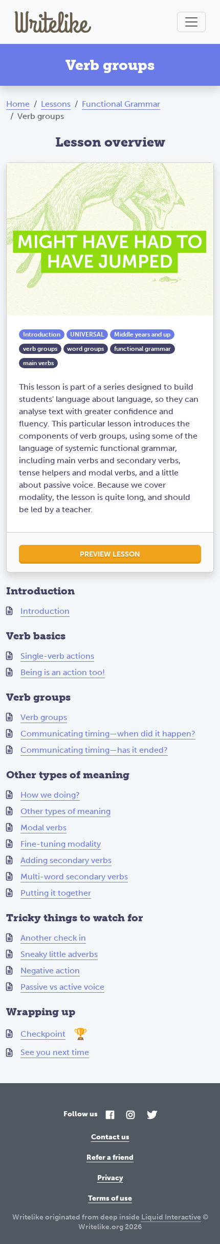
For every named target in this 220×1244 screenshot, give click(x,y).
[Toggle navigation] (191, 22)
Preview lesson (110, 554)
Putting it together (55, 893)
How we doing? (50, 795)
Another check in (53, 938)
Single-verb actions (57, 656)
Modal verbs (43, 827)
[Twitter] (152, 1115)
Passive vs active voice (62, 987)
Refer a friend (110, 1157)
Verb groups (43, 717)
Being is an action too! (62, 672)
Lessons (56, 104)
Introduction (45, 611)
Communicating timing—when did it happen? (107, 733)
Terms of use (110, 1198)
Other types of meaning (65, 811)
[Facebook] (110, 1115)
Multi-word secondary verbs (74, 876)
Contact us (110, 1137)
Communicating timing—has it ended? (94, 750)
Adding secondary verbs (66, 860)
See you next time (54, 1052)
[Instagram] (130, 1115)
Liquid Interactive (171, 1217)
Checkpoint (42, 1034)
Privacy (110, 1178)
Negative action (50, 970)
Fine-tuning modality (60, 844)
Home (18, 104)
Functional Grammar (121, 104)
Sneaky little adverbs (59, 954)
